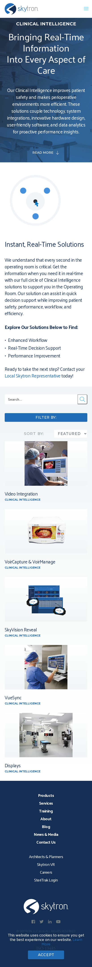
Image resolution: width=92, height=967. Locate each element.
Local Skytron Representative (33, 375)
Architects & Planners (46, 856)
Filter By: (46, 417)
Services (46, 803)
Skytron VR (46, 864)
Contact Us (45, 842)
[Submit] (82, 399)
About (46, 818)
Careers (46, 872)
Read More (42, 153)
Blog (46, 826)
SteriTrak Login (46, 879)
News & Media (46, 834)
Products (46, 795)
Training (46, 810)
